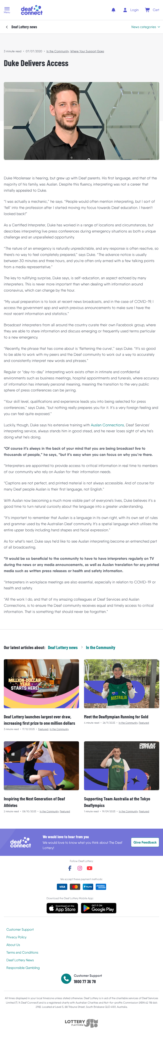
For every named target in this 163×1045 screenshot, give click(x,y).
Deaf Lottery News (20, 960)
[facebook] (70, 868)
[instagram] (80, 868)
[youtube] (89, 868)
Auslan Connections (107, 425)
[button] (7, 10)
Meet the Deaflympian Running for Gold (116, 716)
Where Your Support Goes (87, 51)
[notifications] (113, 10)
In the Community (57, 51)
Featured (43, 729)
